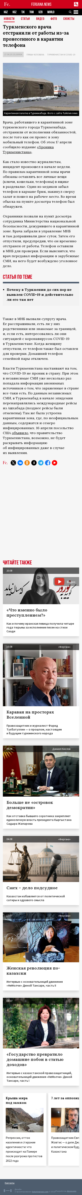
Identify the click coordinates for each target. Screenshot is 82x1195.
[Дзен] (34, 462)
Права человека (35, 54)
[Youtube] (54, 462)
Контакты (9, 1182)
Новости (9, 19)
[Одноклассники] (27, 462)
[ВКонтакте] (20, 462)
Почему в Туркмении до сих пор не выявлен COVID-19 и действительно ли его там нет (40, 294)
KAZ (6, 12)
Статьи (25, 19)
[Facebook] (47, 462)
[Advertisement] (41, 515)
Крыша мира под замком (17, 1100)
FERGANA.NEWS (41, 4)
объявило (20, 433)
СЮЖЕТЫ (68, 19)
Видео (40, 19)
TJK (23, 12)
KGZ (15, 12)
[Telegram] (40, 462)
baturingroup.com (40, 1192)
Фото (54, 19)
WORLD (50, 12)
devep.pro (71, 1191)
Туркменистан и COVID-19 (61, 54)
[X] (13, 462)
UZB (41, 12)
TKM (31, 12)
